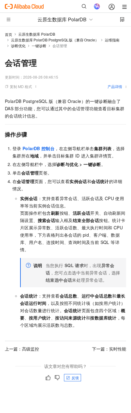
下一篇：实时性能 (109, 349)
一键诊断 (39, 45)
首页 (8, 34)
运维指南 (112, 39)
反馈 (75, 377)
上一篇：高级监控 (22, 349)
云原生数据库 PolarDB (36, 34)
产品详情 (115, 86)
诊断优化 (18, 45)
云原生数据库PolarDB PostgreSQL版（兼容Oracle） (55, 39)
